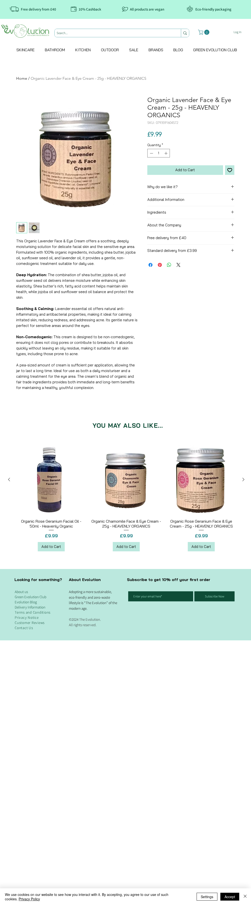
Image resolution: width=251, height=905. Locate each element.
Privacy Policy (29, 898)
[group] (126, 763)
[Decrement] (151, 153)
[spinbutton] (158, 153)
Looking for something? (38, 845)
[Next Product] (243, 745)
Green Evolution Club (30, 862)
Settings (207, 896)
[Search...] (185, 33)
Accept (230, 896)
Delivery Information (30, 872)
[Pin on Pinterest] (160, 265)
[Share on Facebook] (150, 265)
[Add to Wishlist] (230, 170)
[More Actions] (231, 464)
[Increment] (166, 153)
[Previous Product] (9, 745)
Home (21, 78)
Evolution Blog (26, 867)
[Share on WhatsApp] (169, 265)
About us (21, 857)
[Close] (245, 896)
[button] (204, 32)
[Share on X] (178, 265)
